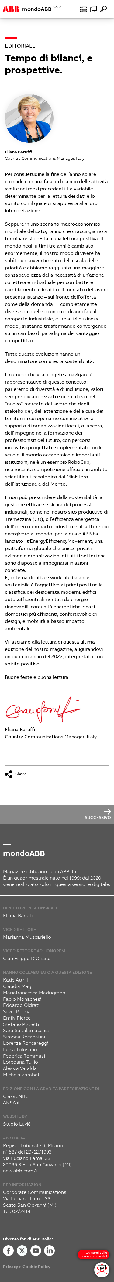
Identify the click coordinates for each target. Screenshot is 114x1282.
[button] (83, 9)
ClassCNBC (16, 1096)
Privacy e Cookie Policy (26, 1267)
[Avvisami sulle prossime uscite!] (101, 1269)
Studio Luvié (17, 1124)
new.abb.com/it (21, 1170)
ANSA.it (11, 1102)
